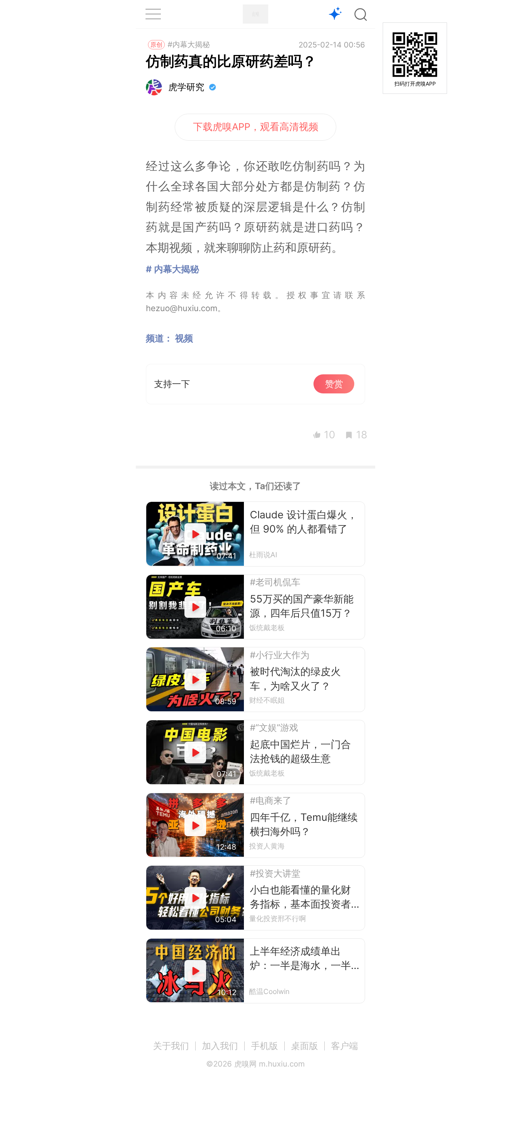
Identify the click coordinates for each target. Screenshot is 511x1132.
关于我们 (171, 1045)
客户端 (344, 1045)
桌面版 (304, 1045)
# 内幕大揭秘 (172, 269)
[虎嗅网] (255, 14)
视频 (184, 338)
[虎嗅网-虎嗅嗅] (335, 14)
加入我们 (220, 1045)
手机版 (264, 1045)
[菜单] (153, 14)
